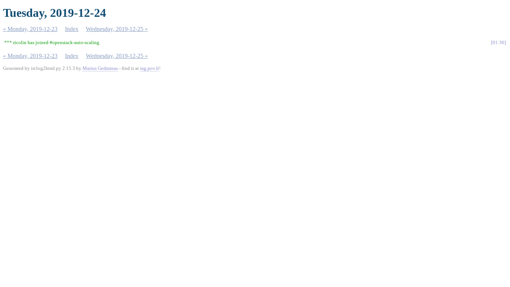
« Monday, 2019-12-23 (30, 29)
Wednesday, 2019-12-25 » (117, 29)
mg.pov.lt (149, 68)
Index (71, 29)
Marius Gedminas (100, 68)
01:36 (498, 42)
